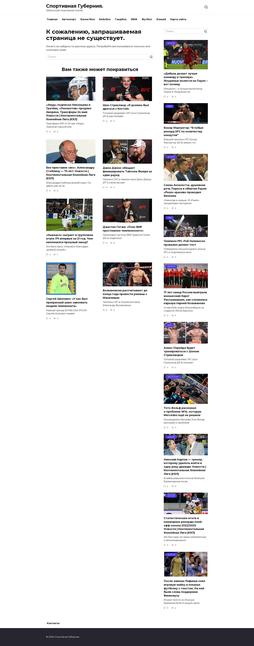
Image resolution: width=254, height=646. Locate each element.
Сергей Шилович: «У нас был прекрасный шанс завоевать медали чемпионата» (66, 302)
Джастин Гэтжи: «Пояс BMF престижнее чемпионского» (123, 228)
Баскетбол (88, 19)
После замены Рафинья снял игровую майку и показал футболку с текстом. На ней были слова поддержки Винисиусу (184, 588)
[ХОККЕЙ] (186, 453)
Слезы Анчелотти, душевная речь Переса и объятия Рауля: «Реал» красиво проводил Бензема (185, 190)
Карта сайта (178, 19)
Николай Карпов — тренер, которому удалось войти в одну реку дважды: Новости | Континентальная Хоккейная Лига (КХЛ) (185, 466)
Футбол (147, 19)
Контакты (53, 623)
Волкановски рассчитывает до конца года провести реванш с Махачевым (125, 294)
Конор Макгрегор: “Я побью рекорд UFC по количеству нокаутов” (183, 131)
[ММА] (186, 121)
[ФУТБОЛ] (186, 67)
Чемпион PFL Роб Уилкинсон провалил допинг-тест (184, 242)
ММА (134, 19)
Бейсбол (105, 19)
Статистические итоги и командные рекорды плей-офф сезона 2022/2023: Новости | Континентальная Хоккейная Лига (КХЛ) (184, 525)
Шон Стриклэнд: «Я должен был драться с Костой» (126, 107)
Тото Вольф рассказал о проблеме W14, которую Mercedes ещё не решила (182, 411)
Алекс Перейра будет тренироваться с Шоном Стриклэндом (181, 351)
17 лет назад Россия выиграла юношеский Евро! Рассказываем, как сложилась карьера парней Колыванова (185, 298)
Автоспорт (69, 19)
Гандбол (121, 19)
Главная (52, 19)
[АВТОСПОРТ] (186, 402)
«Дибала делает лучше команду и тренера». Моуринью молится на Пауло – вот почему (186, 79)
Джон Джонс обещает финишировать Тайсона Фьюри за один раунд (127, 171)
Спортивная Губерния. (74, 6)
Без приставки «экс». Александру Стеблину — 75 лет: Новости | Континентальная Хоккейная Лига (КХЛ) (70, 173)
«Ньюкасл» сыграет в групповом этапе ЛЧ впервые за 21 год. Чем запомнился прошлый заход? (69, 238)
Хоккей (161, 19)
